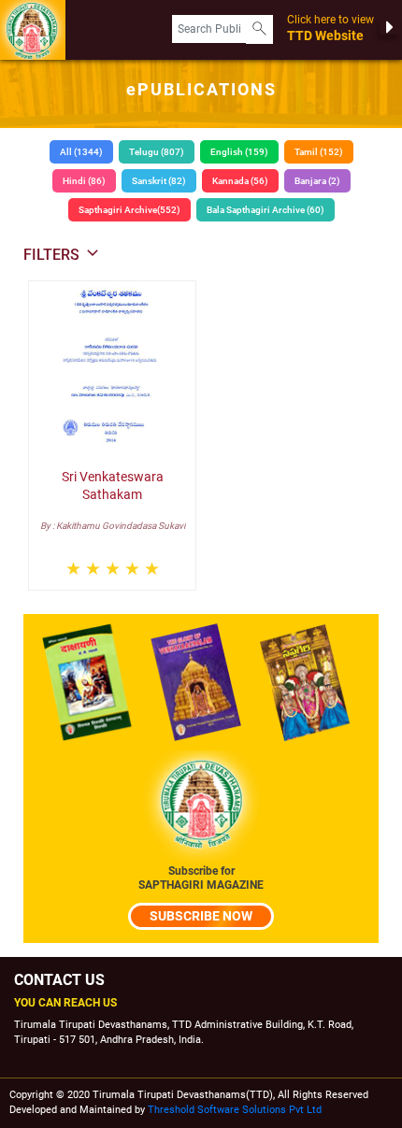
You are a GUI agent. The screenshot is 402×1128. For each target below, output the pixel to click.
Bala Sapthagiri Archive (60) (265, 210)
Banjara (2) (317, 181)
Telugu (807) (156, 152)
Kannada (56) (240, 181)
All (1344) (81, 152)
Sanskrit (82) (159, 181)
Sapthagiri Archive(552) (129, 210)
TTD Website (330, 28)
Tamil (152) (318, 152)
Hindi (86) (84, 181)
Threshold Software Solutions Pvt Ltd (235, 1110)
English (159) (239, 152)
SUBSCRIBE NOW (201, 915)
